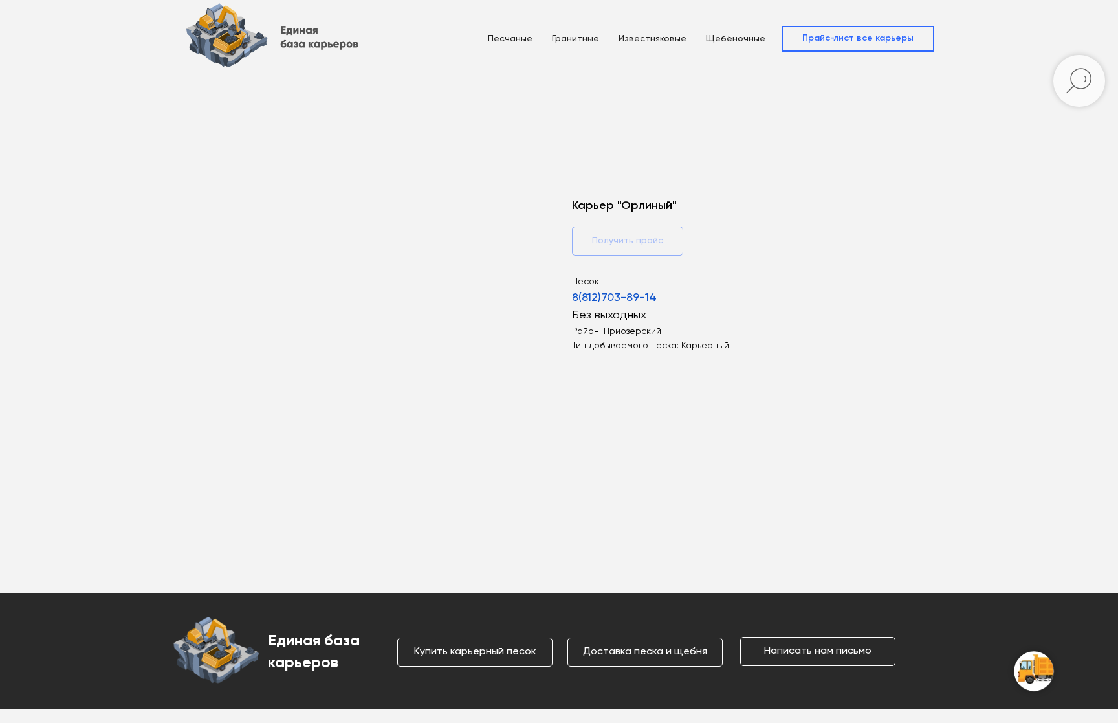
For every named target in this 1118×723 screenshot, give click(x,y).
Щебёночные (735, 38)
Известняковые (652, 38)
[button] (858, 39)
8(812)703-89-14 (614, 298)
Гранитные (575, 38)
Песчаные (510, 38)
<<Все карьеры (225, 103)
